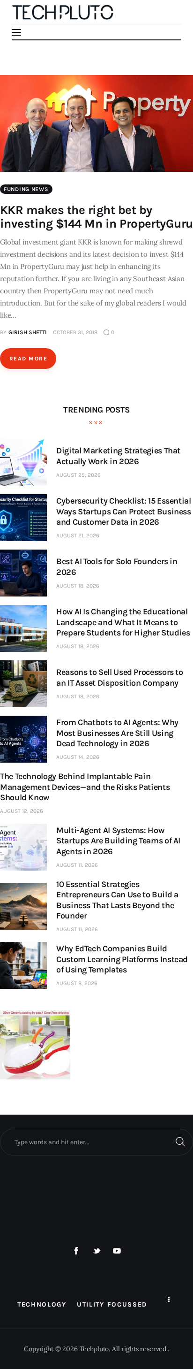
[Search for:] (96, 1142)
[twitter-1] (96, 1251)
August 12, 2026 (21, 811)
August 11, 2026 (77, 865)
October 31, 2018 (75, 332)
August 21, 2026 (77, 535)
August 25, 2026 (78, 475)
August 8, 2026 (76, 983)
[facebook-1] (76, 1251)
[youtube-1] (117, 1251)
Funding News (26, 189)
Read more (28, 358)
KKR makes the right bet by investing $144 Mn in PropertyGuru (96, 217)
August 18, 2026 (77, 585)
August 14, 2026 (77, 757)
